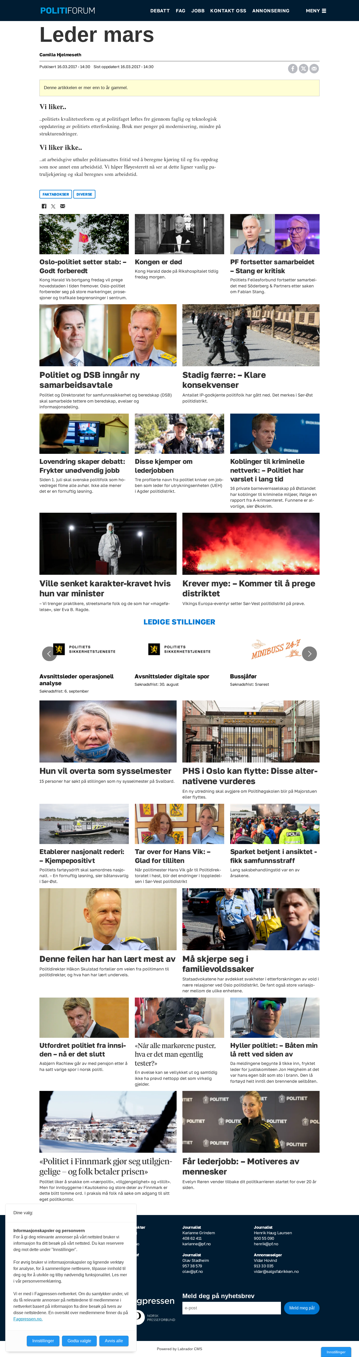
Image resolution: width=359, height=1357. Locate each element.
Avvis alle (114, 1341)
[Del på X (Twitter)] (303, 67)
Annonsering (271, 10)
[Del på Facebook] (293, 67)
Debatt (160, 10)
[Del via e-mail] (314, 67)
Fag (181, 10)
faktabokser (56, 194)
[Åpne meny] (316, 11)
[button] (49, 654)
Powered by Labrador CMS (179, 1349)
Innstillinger (336, 1352)
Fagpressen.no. (28, 1319)
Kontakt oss (228, 10)
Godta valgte (79, 1341)
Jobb (197, 10)
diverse (84, 194)
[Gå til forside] (92, 10)
